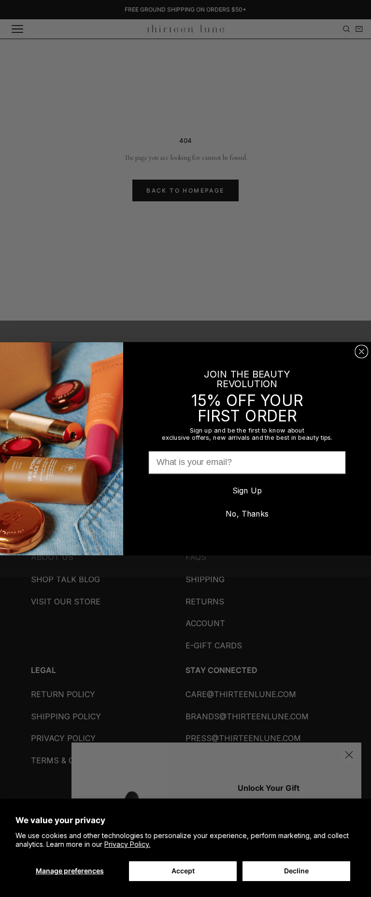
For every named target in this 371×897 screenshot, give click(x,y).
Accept (183, 871)
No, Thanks (247, 514)
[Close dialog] (361, 351)
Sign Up (246, 490)
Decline (296, 871)
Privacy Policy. (127, 844)
